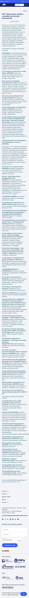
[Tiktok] (8, 1)
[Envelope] (18, 519)
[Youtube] (7, 1)
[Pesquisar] (23, 5)
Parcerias (4, 502)
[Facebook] (2, 1)
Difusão (4, 499)
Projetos (4, 494)
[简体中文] (27, 1)
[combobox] (18, 5)
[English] (26, 1)
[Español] (24, 1)
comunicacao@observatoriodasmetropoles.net (15, 515)
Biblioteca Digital (6, 496)
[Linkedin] (6, 1)
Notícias (25, 11)
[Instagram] (3, 1)
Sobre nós (4, 491)
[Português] (22, 1)
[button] (26, 5)
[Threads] (7, 519)
